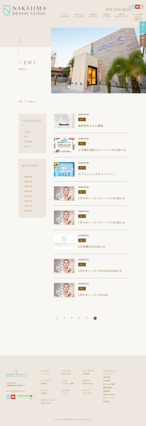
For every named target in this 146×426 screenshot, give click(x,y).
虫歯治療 (106, 391)
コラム (27, 132)
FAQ (138, 15)
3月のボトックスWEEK (93, 295)
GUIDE (79, 15)
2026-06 (28, 177)
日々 (26, 137)
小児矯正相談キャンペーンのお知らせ (102, 150)
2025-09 (28, 211)
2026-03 (28, 191)
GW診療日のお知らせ (91, 246)
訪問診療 (106, 401)
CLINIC (94, 15)
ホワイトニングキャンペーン (97, 174)
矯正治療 (106, 377)
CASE (107, 15)
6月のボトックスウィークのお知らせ (101, 198)
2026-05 (28, 182)
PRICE (138, 20)
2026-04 (28, 186)
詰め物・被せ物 (109, 394)
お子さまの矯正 (109, 384)
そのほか (28, 142)
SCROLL (20, 40)
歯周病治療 (107, 387)
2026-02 (28, 196)
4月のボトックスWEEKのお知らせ (100, 271)
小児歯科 (106, 380)
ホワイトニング (109, 398)
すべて (27, 146)
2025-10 (28, 206)
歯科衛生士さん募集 (90, 125)
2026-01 (28, 201)
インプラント (108, 374)
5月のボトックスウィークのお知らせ (101, 222)
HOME (65, 15)
